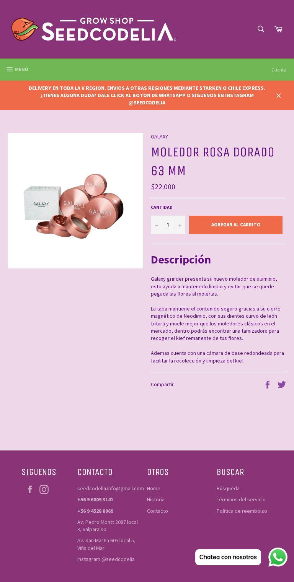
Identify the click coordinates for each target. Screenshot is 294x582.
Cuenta (278, 70)
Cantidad (162, 207)
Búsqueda (228, 488)
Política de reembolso (242, 510)
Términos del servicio (241, 499)
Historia (156, 499)
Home (153, 488)
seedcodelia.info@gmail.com (110, 488)
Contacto (157, 510)
